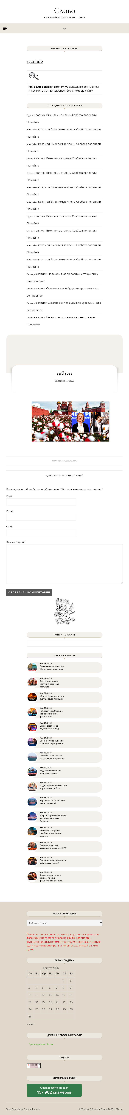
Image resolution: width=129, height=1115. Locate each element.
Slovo (71, 380)
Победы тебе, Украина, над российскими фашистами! (51, 714)
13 (50, 995)
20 (50, 1002)
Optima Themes (32, 1109)
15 (64, 995)
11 (36, 995)
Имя (9, 495)
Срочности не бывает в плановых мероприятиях (52, 742)
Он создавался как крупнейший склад (49, 727)
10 (29, 995)
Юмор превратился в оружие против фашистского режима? (51, 878)
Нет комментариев (64, 460)
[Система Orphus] (34, 79)
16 (71, 995)
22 (64, 1002)
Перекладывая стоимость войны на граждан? (53, 861)
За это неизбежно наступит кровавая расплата (49, 684)
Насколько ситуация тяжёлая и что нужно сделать (51, 833)
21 (57, 1002)
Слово (64, 10)
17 (29, 1002)
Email (9, 511)
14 (57, 995)
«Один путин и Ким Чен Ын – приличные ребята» (53, 787)
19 (43, 1002)
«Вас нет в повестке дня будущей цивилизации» (52, 697)
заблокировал (54, 1091)
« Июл (30, 1024)
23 (71, 1002)
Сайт (9, 526)
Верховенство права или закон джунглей (52, 801)
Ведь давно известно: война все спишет (51, 772)
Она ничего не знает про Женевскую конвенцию (52, 667)
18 (36, 1002)
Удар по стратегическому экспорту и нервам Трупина (53, 818)
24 (30, 1009)
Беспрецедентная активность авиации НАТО (53, 846)
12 (43, 995)
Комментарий (15, 541)
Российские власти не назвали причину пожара (52, 757)
